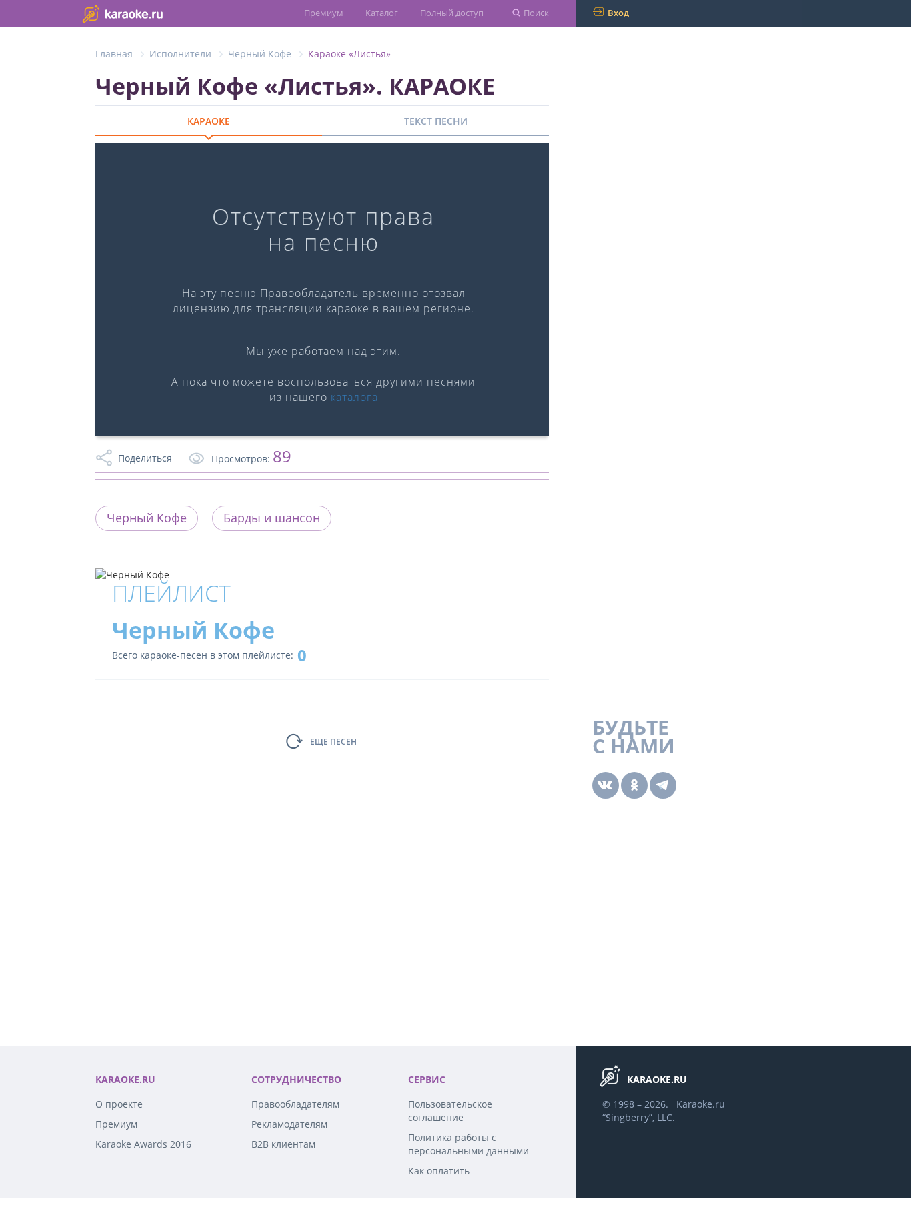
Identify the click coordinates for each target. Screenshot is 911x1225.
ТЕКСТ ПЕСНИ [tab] (436, 121)
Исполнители (180, 53)
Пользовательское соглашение (450, 1111)
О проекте (119, 1104)
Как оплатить (439, 1170)
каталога (354, 397)
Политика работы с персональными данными (468, 1144)
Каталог (381, 13)
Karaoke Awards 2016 (143, 1144)
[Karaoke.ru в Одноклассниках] (634, 785)
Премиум (323, 13)
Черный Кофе (259, 53)
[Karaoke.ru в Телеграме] (663, 785)
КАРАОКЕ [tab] (208, 121)
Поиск (536, 13)
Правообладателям (295, 1104)
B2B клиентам (283, 1144)
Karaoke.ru (700, 1104)
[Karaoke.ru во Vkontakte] (605, 785)
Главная (114, 53)
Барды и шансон (271, 518)
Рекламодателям (289, 1124)
